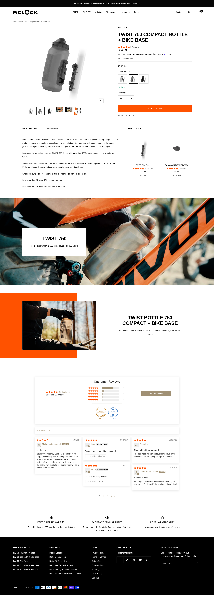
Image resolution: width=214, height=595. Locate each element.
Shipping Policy (99, 565)
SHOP (76, 12)
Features (52, 128)
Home (15, 22)
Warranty (95, 570)
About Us (126, 12)
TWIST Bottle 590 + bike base (26, 570)
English (179, 12)
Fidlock (123, 27)
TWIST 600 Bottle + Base (24, 553)
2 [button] (103, 496)
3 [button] (107, 496)
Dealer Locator (55, 553)
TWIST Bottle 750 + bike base (26, 557)
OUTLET (87, 12)
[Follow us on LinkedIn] (147, 560)
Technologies (112, 12)
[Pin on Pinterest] (129, 116)
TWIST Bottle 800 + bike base (26, 565)
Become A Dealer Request (61, 565)
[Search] (189, 12)
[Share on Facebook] (126, 116)
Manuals (95, 578)
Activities (98, 12)
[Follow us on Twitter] (126, 560)
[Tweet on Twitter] (134, 116)
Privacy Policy (98, 553)
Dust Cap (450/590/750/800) (176, 165)
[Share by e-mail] (137, 115)
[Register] (198, 563)
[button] (124, 47)
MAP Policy (97, 574)
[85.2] (101, 412)
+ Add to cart (176, 175)
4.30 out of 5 (64, 392)
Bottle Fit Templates (58, 561)
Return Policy (98, 561)
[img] (43, 440)
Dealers (137, 12)
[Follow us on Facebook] (120, 560)
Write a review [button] (156, 393)
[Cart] (200, 12)
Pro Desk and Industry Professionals (65, 574)
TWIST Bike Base (143, 165)
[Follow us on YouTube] (140, 560)
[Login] (194, 12)
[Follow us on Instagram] (133, 560)
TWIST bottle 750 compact (43, 180)
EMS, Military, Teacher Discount (63, 570)
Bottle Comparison (57, 557)
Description (30, 128)
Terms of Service (99, 557)
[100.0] (113, 412)
